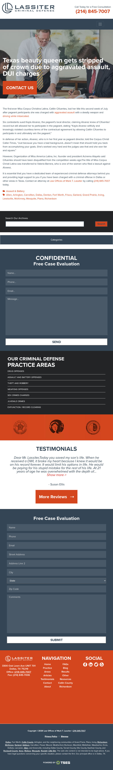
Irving (101, 195)
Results (65, 671)
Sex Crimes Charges (18, 395)
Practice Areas (47, 669)
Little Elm (52, 750)
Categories (56, 240)
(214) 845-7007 (102, 181)
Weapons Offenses (18, 389)
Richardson (51, 198)
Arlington (18, 195)
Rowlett (44, 750)
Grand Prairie (90, 195)
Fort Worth (58, 195)
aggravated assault (65, 112)
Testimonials (47, 679)
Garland (77, 195)
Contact (47, 683)
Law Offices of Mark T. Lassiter (66, 181)
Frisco (68, 195)
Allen (9, 195)
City (107, 574)
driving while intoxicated (16, 116)
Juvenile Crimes (16, 401)
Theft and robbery (18, 383)
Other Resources (65, 677)
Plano (40, 198)
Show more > (56, 475)
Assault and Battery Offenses (24, 377)
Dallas (39, 195)
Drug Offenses (16, 371)
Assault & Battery (15, 191)
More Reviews (53, 496)
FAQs (65, 664)
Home (47, 664)
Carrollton (29, 195)
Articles (47, 675)
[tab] (56, 240)
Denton (47, 195)
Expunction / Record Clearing (24, 407)
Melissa (27, 750)
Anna (21, 750)
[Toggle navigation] (100, 24)
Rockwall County (10, 750)
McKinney (19, 198)
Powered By (49, 762)
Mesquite (31, 198)
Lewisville (8, 198)
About (47, 686)
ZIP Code (107, 598)
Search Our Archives (16, 218)
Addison (25, 745)
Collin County (65, 683)
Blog (65, 668)
